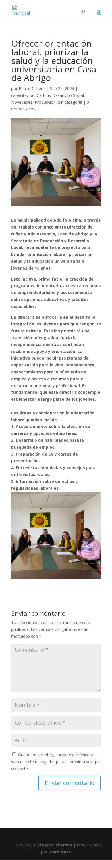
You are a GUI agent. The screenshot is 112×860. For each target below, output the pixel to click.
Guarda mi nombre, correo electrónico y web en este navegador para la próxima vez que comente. (56, 761)
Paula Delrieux (32, 88)
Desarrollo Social (68, 95)
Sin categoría (70, 102)
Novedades (21, 102)
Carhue (43, 95)
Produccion (45, 102)
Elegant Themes (55, 845)
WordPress (60, 852)
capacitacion (22, 95)
